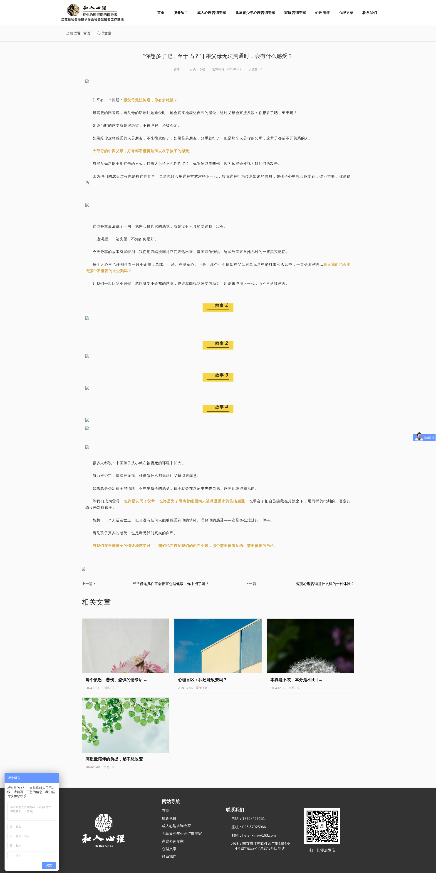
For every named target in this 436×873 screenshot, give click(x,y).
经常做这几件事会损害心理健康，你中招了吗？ (171, 584)
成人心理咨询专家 (211, 13)
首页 (160, 13)
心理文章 (346, 13)
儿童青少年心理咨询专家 (255, 13)
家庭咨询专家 (295, 13)
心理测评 (322, 13)
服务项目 (180, 13)
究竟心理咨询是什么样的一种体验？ (325, 584)
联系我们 (369, 13)
